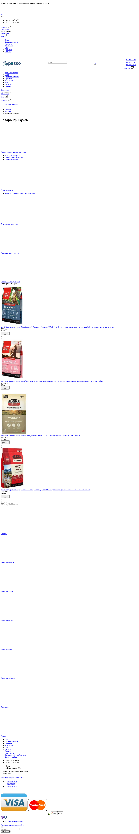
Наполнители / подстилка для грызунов (20, 194)
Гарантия (8, 44)
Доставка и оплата (12, 42)
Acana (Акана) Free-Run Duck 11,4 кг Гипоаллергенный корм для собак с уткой (50, 436)
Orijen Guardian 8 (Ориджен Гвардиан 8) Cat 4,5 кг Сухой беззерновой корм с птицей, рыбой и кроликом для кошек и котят (67, 327)
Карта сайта (9, 753)
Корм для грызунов (12, 156)
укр (2, 15)
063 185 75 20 (131, 60)
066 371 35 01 (131, 62)
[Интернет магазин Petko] (12, 65)
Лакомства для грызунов (15, 158)
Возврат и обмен (11, 757)
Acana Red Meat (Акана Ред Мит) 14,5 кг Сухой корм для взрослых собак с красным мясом (55, 490)
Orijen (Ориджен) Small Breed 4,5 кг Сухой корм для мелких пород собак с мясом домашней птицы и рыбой (62, 381)
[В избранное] (1, 336)
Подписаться (6, 773)
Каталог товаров (11, 73)
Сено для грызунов (12, 159)
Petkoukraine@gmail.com (14, 822)
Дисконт (8, 50)
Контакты (9, 46)
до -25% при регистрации (10, 327)
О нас (7, 40)
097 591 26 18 (131, 65)
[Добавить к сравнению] (1, 338)
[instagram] (2, 818)
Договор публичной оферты (15, 755)
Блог (6, 48)
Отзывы (8, 52)
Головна (8, 109)
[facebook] (5, 818)
